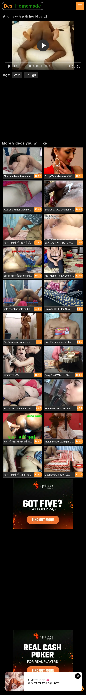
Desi (22, 6)
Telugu (31, 75)
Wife (17, 75)
